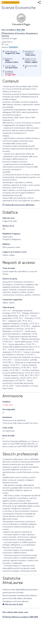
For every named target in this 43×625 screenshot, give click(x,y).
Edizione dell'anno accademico (21, 617)
